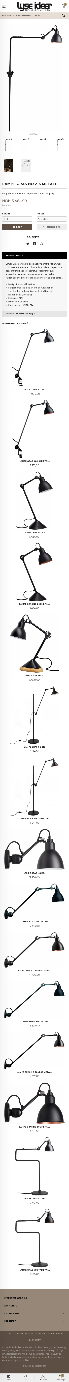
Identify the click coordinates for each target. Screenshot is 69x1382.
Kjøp (19, 227)
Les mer (56, 1357)
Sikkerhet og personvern (49, 1334)
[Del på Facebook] (34, 244)
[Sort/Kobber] (34, 78)
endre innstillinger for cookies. (15, 1360)
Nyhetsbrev (34, 1340)
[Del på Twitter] (27, 244)
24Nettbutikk (40, 1365)
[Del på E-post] (41, 244)
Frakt (10, 1334)
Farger (41, 214)
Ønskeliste (53, 227)
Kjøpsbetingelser (24, 1334)
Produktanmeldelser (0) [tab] (19, 314)
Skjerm (6, 214)
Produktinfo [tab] (13, 255)
